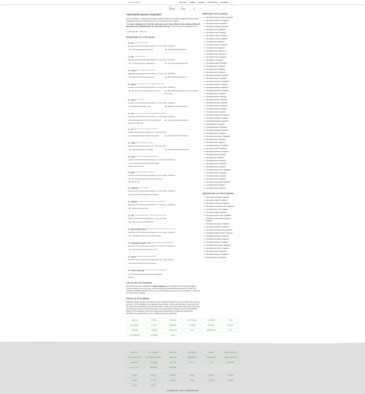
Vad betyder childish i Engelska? (217, 36)
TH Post (134, 380)
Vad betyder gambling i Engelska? (217, 90)
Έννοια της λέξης (230, 357)
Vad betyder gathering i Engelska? (217, 151)
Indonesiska (211, 330)
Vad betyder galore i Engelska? (216, 78)
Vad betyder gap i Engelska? (215, 124)
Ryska (173, 335)
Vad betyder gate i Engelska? (215, 142)
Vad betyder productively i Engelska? (218, 245)
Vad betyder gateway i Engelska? (217, 145)
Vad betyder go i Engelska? (215, 158)
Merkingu (153, 367)
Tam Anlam (134, 362)
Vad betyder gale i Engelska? (215, 72)
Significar (173, 352)
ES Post (192, 375)
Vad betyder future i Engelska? (216, 57)
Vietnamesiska (135, 335)
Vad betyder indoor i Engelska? (216, 164)
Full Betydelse (134, 2)
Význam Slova (211, 357)
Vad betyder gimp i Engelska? (216, 154)
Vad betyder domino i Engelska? (217, 45)
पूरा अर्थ (211, 362)
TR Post (173, 375)
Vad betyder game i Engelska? (216, 93)
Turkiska (230, 325)
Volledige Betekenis (153, 357)
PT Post (153, 380)
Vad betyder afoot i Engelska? (216, 257)
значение (173, 367)
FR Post (230, 375)
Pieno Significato (230, 352)
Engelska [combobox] (172, 9)
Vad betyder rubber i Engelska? (216, 173)
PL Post (134, 385)
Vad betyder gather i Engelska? (216, 148)
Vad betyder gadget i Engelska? (216, 63)
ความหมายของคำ (134, 367)
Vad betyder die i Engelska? (215, 42)
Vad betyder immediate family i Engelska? (220, 206)
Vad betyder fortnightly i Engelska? (218, 197)
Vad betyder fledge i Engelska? (216, 212)
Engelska (182, 2)
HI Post (153, 385)
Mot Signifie (192, 352)
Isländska (154, 335)
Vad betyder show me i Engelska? (217, 209)
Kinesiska (135, 330)
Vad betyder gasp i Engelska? (216, 139)
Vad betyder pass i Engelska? (216, 167)
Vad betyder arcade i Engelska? (216, 23)
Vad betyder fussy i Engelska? (216, 54)
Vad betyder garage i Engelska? (216, 127)
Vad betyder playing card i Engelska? (218, 170)
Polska (154, 325)
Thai (230, 330)
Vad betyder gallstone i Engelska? (217, 75)
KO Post (154, 375)
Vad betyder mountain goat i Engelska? (219, 230)
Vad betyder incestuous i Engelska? (218, 203)
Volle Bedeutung (134, 357)
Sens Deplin (192, 357)
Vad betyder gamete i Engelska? (217, 100)
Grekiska (211, 325)
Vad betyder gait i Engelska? (215, 69)
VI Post (192, 380)
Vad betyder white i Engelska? (216, 188)
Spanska (192, 2)
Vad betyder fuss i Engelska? (215, 51)
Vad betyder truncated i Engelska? (217, 239)
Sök (182, 7)
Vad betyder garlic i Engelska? (216, 133)
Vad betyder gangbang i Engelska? (217, 115)
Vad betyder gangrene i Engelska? (217, 118)
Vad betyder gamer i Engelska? (216, 97)
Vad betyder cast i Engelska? (215, 29)
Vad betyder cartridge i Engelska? (217, 26)
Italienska (224, 2)
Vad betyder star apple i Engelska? (217, 224)
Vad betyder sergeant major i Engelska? (219, 233)
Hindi (192, 330)
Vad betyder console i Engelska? (217, 39)
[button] (220, 17)
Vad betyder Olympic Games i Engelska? (219, 17)
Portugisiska (212, 2)
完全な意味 (172, 362)
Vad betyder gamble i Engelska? (217, 84)
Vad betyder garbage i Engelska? (217, 130)
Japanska (153, 330)
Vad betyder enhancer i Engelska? (217, 242)
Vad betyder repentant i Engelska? (217, 227)
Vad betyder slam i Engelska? (216, 179)
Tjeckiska (192, 325)
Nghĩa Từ (134, 352)
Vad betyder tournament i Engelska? (218, 182)
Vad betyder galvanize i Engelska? (217, 81)
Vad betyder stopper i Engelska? (217, 200)
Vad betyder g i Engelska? (214, 60)
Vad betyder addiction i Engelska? (217, 20)
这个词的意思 (154, 362)
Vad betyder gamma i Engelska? (217, 106)
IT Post (211, 380)
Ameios (211, 352)
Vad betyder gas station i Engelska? (218, 136)
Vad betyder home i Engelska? (216, 161)
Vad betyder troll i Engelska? (215, 185)
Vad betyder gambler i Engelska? (217, 87)
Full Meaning (154, 352)
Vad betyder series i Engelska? (216, 176)
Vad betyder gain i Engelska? (215, 66)
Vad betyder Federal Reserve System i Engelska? (218, 220)
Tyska (230, 320)
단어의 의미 (192, 362)
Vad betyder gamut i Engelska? (216, 109)
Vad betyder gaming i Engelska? (217, 103)
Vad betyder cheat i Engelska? (216, 33)
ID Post (230, 380)
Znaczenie (173, 357)
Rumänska (173, 325)
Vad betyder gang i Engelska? (216, 112)
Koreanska (173, 330)
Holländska (135, 325)
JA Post (134, 375)
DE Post (211, 375)
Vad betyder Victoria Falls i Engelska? (218, 215)
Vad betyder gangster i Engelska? (217, 121)
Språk (170, 7)
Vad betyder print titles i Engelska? (217, 248)
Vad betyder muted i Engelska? (216, 251)
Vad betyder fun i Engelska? (215, 48)
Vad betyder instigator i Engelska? (217, 236)
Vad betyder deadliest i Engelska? (217, 254)
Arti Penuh (231, 362)
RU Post (173, 380)
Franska (201, 2)
